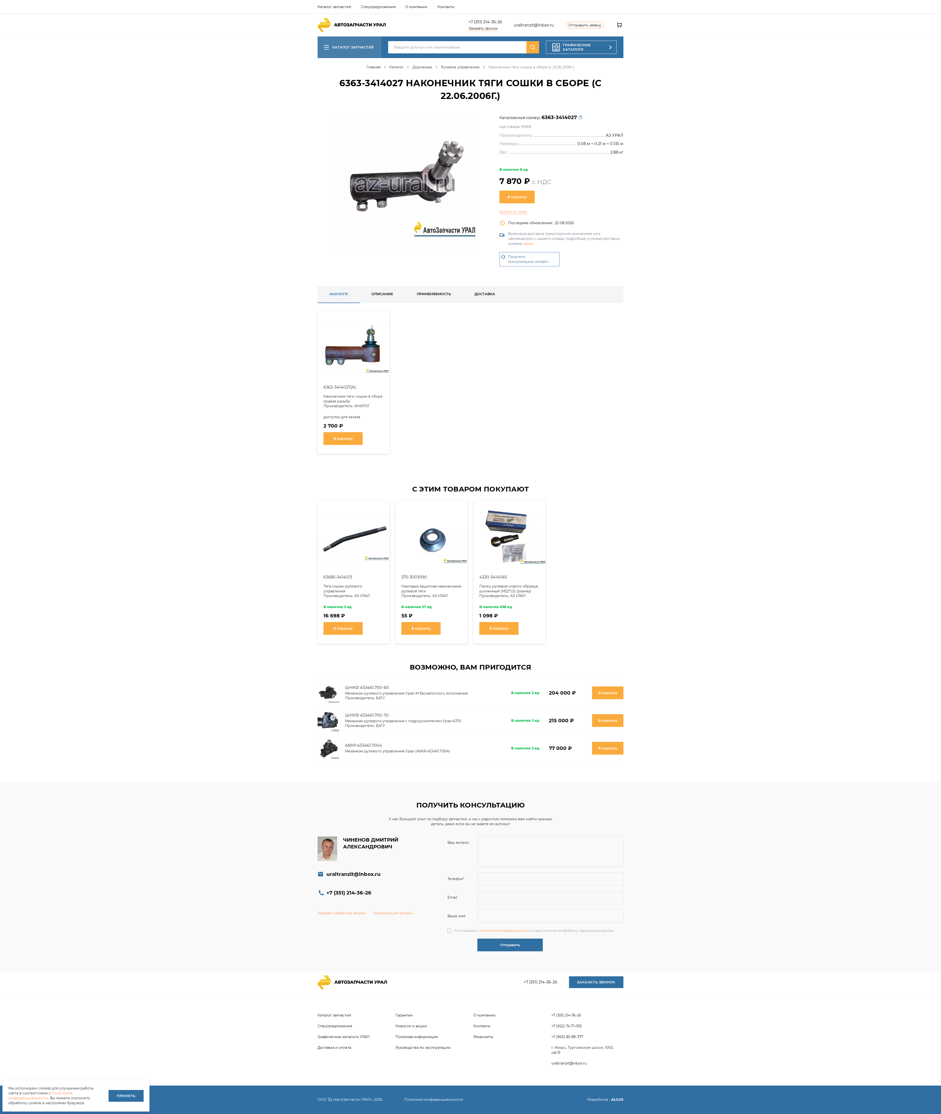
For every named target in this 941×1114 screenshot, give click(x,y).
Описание (382, 294)
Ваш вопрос (458, 842)
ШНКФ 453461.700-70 (367, 715)
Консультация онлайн (393, 913)
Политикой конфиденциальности (506, 930)
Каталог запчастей (353, 47)
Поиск (532, 47)
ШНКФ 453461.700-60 (367, 687)
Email (452, 897)
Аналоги (338, 294)
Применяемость (434, 294)
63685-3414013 (337, 577)
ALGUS (617, 1099)
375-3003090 (414, 577)
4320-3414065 (493, 577)
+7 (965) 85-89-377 (567, 1037)
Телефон (455, 879)
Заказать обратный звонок (342, 913)
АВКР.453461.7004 (363, 745)
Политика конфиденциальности (433, 1099)
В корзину (517, 197)
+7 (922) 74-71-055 (566, 1026)
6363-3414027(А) (339, 387)
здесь (529, 243)
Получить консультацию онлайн (528, 259)
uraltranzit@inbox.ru (534, 25)
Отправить (510, 945)
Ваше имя (456, 916)
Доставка (484, 294)
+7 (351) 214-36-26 (485, 22)
